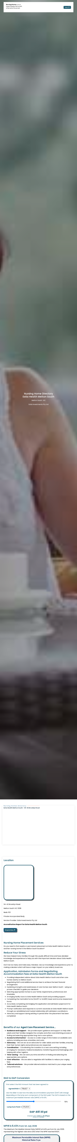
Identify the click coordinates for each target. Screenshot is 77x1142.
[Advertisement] (38, 824)
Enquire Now (9, 930)
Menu (66, 7)
